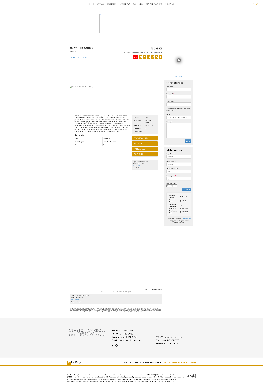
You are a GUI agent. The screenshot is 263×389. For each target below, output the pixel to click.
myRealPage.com (186, 218)
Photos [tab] (79, 57)
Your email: (169, 94)
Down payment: (171, 161)
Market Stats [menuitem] (125, 4)
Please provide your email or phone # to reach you (178, 109)
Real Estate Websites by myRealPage (184, 362)
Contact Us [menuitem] (168, 4)
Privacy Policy (167, 362)
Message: (169, 122)
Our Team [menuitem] (99, 4)
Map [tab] (85, 57)
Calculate (187, 190)
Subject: (168, 114)
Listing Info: (79, 135)
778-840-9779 (136, 166)
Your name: (169, 87)
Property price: (170, 154)
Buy (134, 4)
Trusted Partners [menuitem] (154, 4)
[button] (253, 4)
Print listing (138, 154)
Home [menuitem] (91, 4)
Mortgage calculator (146, 149)
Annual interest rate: (172, 168)
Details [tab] (72, 57)
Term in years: (170, 176)
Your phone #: (170, 101)
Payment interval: (171, 183)
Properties (111, 4)
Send (188, 141)
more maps (178, 76)
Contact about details (141, 138)
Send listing (138, 143)
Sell (141, 4)
